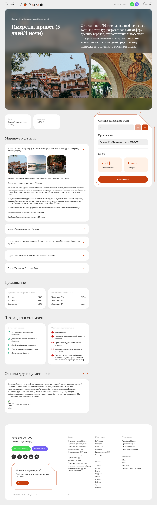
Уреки (97, 485)
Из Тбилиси (99, 441)
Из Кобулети (99, 446)
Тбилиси (98, 465)
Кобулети (98, 482)
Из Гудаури (99, 449)
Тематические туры (74, 460)
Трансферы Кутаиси (128, 446)
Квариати (98, 488)
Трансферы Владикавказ (130, 449)
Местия (97, 476)
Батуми (97, 468)
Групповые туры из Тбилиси (77, 441)
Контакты (125, 465)
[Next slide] (87, 373)
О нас (124, 463)
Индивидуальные (101, 455)
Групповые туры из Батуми (77, 446)
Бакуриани (98, 474)
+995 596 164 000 (121, 4)
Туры (21, 19)
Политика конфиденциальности (76, 495)
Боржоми (98, 479)
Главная (14, 19)
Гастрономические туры (76, 455)
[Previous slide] (84, 373)
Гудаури (97, 471)
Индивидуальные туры (75, 449)
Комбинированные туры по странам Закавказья (77, 469)
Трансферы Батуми (128, 444)
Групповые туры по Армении (77, 463)
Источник (36, 396)
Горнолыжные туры (74, 458)
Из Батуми (98, 444)
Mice (124, 460)
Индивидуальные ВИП (102, 452)
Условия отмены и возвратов (131, 468)
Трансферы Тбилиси (129, 441)
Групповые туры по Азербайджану (79, 466)
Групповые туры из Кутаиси (77, 444)
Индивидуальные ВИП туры (77, 452)
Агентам (148, 4)
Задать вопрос (22, 483)
